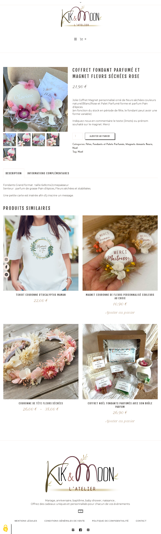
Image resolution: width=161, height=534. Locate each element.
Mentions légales (26, 521)
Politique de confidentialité (110, 521)
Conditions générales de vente (64, 521)
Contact (141, 521)
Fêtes (89, 144)
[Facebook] (6, 267)
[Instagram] (6, 259)
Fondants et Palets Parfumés (108, 144)
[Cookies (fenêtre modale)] (5, 528)
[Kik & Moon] (80, 473)
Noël (75, 148)
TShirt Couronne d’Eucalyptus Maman (41, 294)
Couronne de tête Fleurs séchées (41, 403)
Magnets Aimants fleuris (139, 144)
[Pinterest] (6, 274)
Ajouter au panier (100, 136)
